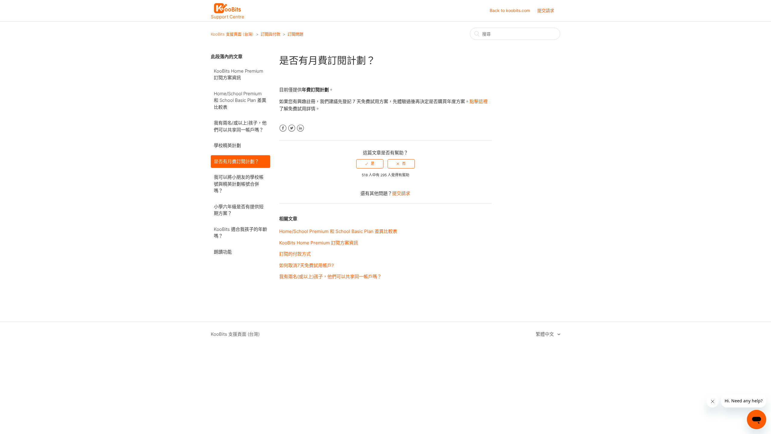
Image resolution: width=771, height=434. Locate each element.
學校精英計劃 (227, 145)
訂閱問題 (295, 34)
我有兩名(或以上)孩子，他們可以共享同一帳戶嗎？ (240, 126)
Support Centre (227, 16)
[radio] (369, 163)
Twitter (291, 128)
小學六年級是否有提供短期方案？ (239, 210)
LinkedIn (300, 128)
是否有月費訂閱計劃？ (236, 161)
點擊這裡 (479, 101)
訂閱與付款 (270, 34)
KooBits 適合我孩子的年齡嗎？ (240, 232)
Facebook (283, 128)
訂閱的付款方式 (295, 254)
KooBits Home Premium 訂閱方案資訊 (238, 74)
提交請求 (545, 10)
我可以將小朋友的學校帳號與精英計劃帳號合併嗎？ (239, 183)
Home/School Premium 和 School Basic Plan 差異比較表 (240, 100)
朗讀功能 (223, 252)
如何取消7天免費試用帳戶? (306, 265)
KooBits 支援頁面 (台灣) (232, 34)
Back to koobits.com (510, 10)
